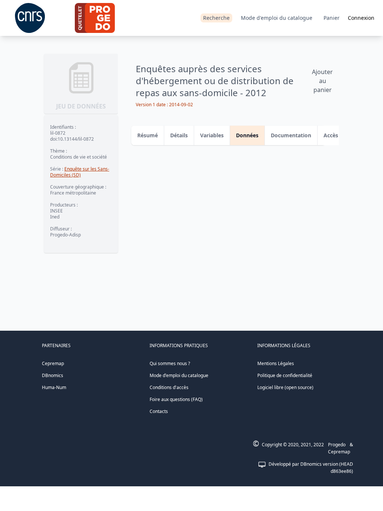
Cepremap (53, 363)
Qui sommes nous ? (170, 363)
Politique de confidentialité (284, 375)
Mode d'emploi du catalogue (276, 17)
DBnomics (52, 375)
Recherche (216, 17)
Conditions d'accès (169, 387)
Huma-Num (54, 387)
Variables (212, 135)
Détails (179, 135)
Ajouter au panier (322, 81)
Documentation (291, 135)
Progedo (337, 444)
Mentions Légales (275, 363)
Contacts (159, 411)
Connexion (361, 17)
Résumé (147, 135)
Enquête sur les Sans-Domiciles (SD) (79, 172)
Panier (332, 17)
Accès (331, 135)
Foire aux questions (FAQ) (176, 399)
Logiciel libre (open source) (285, 387)
